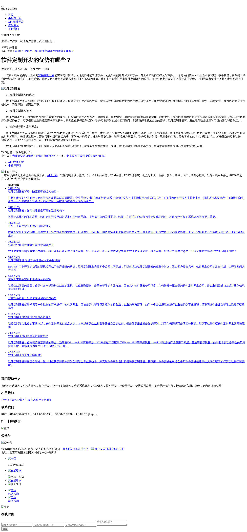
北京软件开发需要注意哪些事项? (86, 155)
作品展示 (13, 25)
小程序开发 (15, 18)
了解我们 (13, 28)
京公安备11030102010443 (109, 448)
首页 (10, 14)
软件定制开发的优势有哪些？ (56, 51)
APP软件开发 (16, 21)
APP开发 (52, 175)
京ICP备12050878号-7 (75, 448)
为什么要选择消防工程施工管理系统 (33, 155)
